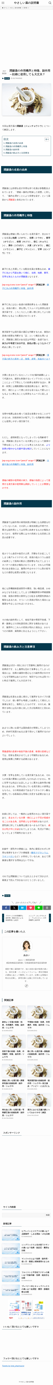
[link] (26, 985)
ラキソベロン (8, 856)
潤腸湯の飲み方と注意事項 (17, 153)
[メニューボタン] (3, 3)
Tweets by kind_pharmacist (13, 1366)
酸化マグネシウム (39, 852)
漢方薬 (7, 78)
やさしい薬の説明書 (26, 3)
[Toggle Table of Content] (45, 139)
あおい (26, 955)
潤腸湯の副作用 (12, 150)
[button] (6, 908)
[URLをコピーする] (47, 908)
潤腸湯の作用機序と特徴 (16, 146)
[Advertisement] (26, 37)
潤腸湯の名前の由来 (14, 143)
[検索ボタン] (50, 3)
